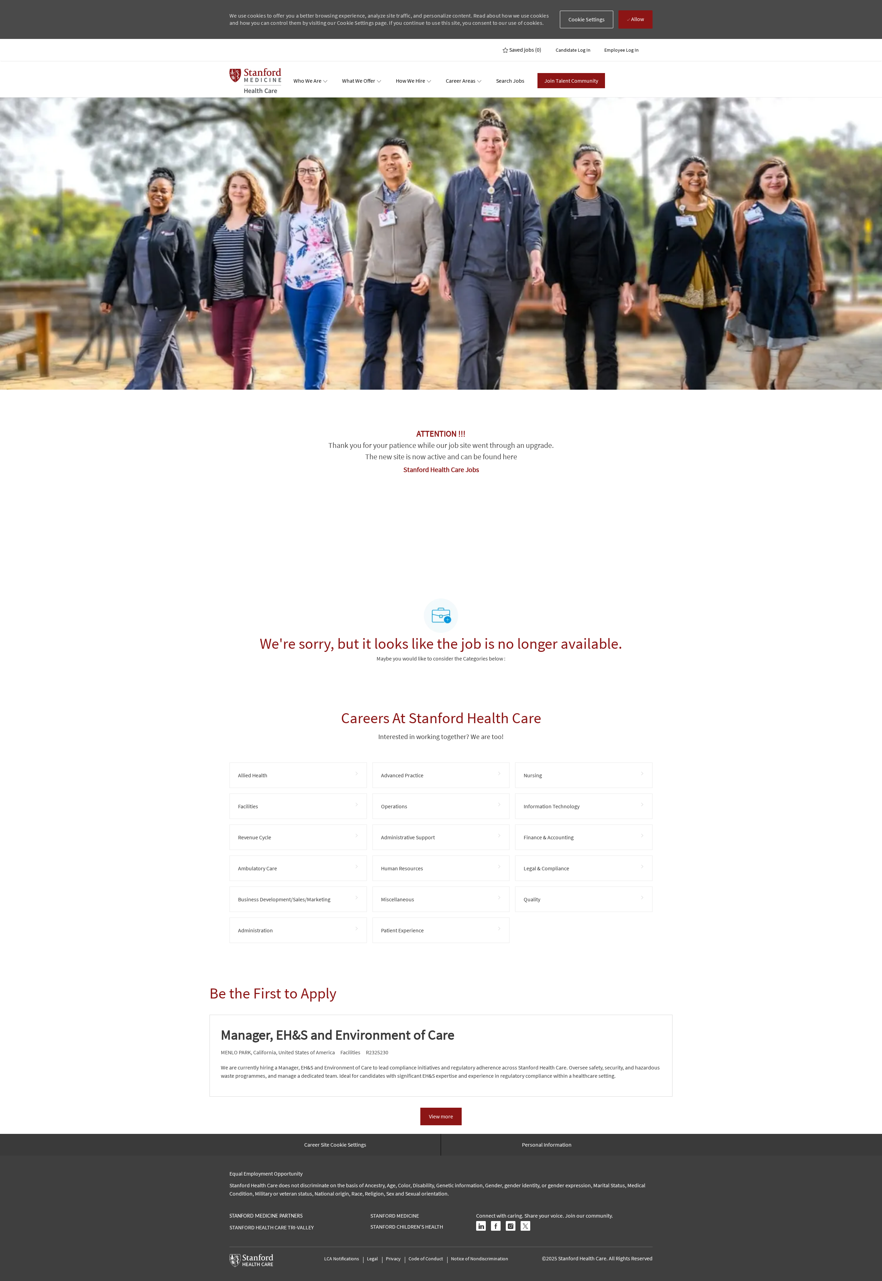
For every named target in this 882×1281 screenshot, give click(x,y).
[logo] (255, 80)
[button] (587, 19)
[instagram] (510, 1226)
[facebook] (496, 1226)
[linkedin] (481, 1226)
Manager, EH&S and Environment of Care (337, 1034)
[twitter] (525, 1226)
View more (441, 1116)
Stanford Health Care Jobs (441, 469)
